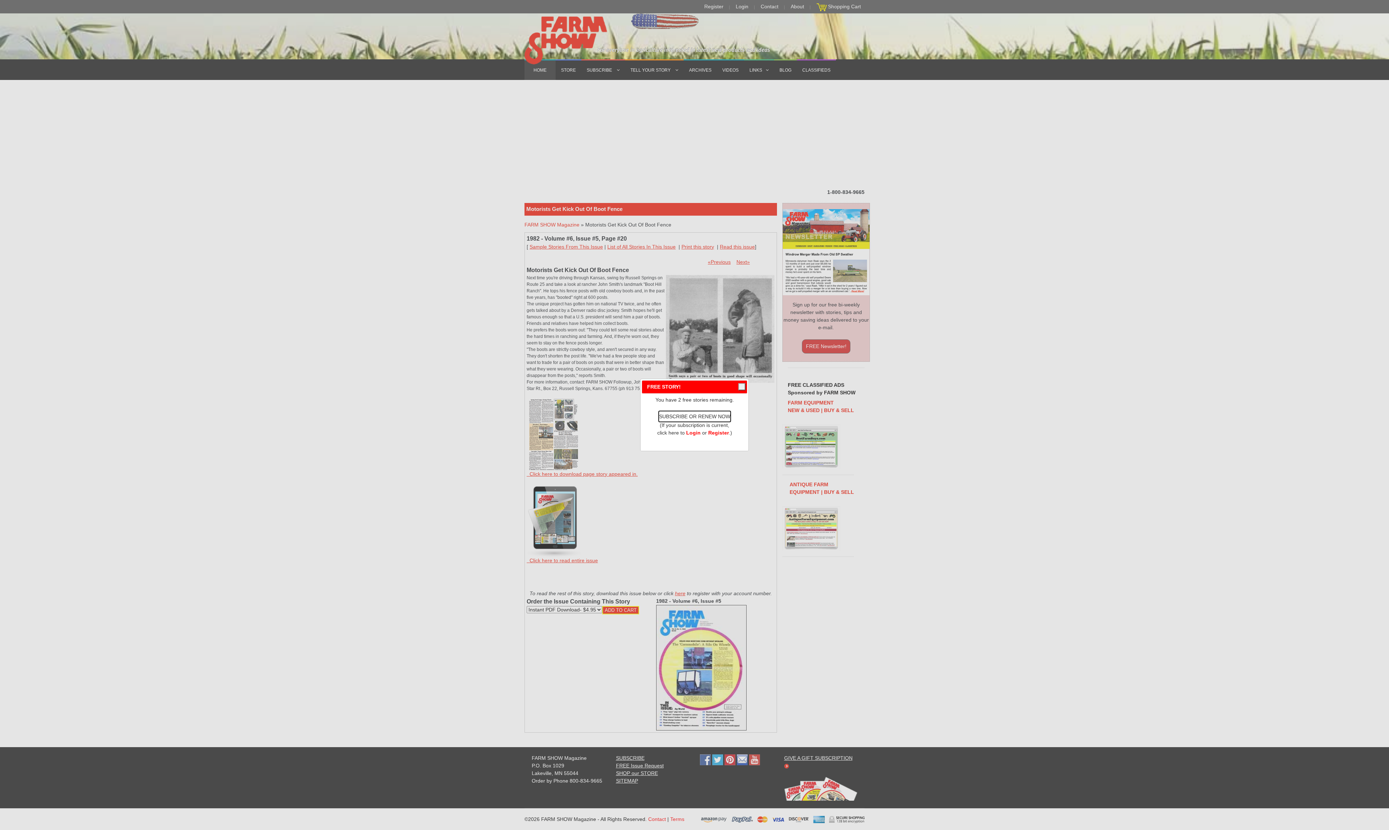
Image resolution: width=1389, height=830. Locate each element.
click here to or (693, 433)
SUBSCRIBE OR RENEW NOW (694, 416)
